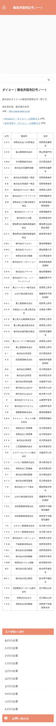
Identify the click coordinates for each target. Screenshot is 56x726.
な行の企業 (11, 671)
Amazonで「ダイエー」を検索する (22, 118)
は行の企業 (11, 678)
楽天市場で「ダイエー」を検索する (22, 123)
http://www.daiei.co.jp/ (19, 111)
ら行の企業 (11, 701)
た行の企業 (11, 663)
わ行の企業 (11, 709)
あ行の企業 (11, 640)
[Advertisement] (28, 44)
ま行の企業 (11, 686)
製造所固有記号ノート (28, 7)
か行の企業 (11, 648)
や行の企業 (11, 693)
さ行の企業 (11, 655)
